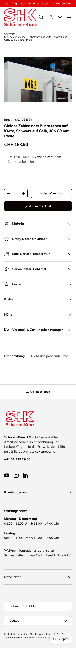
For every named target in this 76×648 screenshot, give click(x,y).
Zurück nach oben (38, 391)
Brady (8, 119)
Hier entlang (64, 3)
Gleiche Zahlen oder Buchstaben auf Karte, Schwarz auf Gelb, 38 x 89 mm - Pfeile (35, 38)
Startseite (9, 33)
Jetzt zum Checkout (38, 206)
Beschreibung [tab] (14, 356)
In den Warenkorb (51, 193)
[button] (60, 17)
